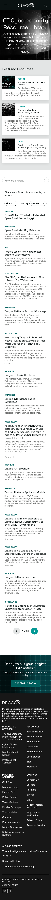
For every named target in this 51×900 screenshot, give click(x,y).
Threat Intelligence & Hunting (18, 866)
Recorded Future (11, 861)
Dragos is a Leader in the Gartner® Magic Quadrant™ (29, 111)
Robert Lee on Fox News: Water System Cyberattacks (23, 253)
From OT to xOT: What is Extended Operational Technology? (25, 217)
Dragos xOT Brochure (17, 468)
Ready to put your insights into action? (25, 666)
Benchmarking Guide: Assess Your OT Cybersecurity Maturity (32, 146)
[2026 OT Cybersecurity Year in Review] (8, 82)
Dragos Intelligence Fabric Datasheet (20, 400)
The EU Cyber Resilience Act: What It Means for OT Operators (25, 279)
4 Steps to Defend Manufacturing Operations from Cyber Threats (25, 607)
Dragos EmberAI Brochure (20, 375)
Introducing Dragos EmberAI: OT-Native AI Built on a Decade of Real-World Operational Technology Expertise (25, 342)
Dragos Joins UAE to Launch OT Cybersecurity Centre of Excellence (25, 552)
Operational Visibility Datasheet (23, 230)
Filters (9, 203)
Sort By (30, 203)
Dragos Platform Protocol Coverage (25, 311)
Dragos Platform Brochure (20, 577)
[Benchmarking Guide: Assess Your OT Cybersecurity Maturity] (8, 145)
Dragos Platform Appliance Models (25, 492)
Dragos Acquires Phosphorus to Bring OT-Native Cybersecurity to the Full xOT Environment (24, 521)
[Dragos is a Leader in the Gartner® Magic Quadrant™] (8, 109)
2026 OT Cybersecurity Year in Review (31, 83)
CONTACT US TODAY (25, 683)
